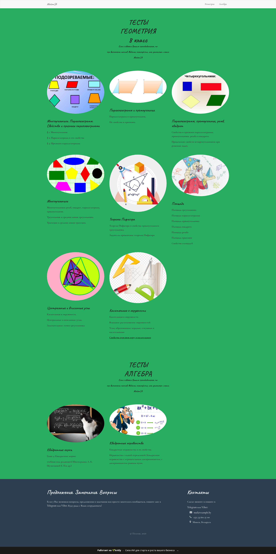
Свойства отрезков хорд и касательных (130, 337)
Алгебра (223, 4)
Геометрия (209, 4)
